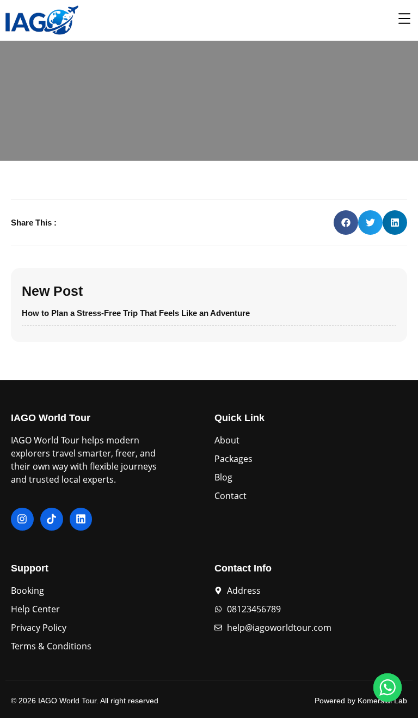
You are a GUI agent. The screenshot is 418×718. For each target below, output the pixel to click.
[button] (346, 222)
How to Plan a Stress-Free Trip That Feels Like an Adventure (136, 313)
